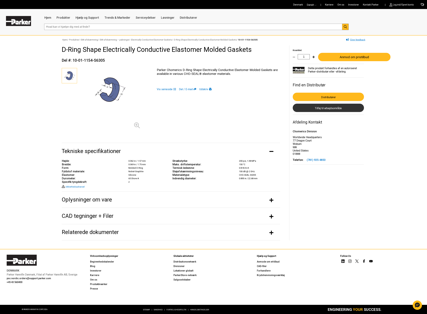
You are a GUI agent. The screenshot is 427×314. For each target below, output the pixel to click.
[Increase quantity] (312, 59)
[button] (313, 5)
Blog (92, 266)
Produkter (63, 17)
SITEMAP (147, 310)
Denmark (298, 4)
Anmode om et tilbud (268, 261)
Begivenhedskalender (102, 261)
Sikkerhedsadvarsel (75, 187)
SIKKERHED (159, 310)
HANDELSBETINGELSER (199, 310)
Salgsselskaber (182, 279)
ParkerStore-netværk (184, 275)
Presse (94, 288)
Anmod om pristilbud (354, 57)
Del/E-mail (186, 89)
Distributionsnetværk (184, 261)
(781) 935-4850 (316, 160)
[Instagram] (350, 261)
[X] (357, 261)
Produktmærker (98, 284)
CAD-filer (262, 266)
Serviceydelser (146, 17)
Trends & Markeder (117, 17)
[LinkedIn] (343, 261)
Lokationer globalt (183, 270)
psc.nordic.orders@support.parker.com (29, 278)
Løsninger (167, 17)
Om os (340, 4)
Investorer (353, 4)
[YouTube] (371, 261)
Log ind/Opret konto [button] (403, 4)
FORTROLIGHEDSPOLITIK (177, 310)
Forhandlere (264, 270)
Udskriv (203, 89)
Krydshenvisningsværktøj (271, 275)
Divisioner (179, 266)
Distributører (188, 17)
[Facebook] (364, 261)
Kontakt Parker (371, 4)
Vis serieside (164, 89)
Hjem (47, 17)
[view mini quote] (422, 5)
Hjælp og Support (87, 17)
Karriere (329, 4)
